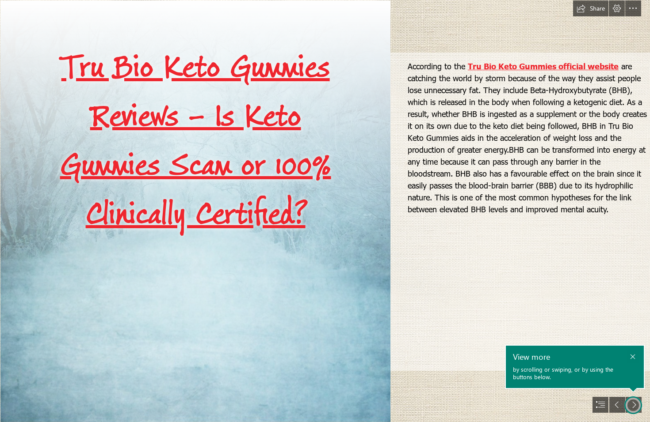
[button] (590, 8)
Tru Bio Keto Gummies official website (543, 66)
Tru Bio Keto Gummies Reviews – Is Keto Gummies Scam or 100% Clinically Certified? (195, 141)
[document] (325, 211)
